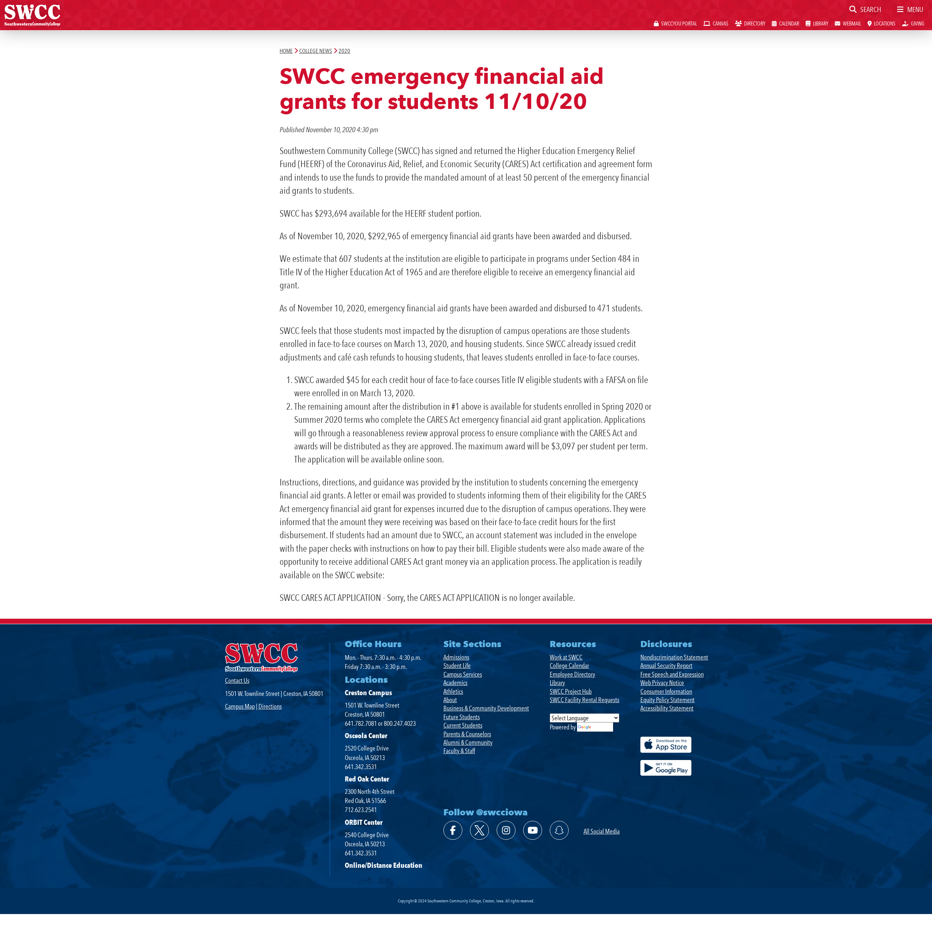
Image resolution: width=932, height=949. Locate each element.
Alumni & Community (468, 742)
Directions (270, 706)
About (450, 700)
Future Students (461, 717)
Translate (602, 727)
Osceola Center (366, 735)
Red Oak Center (367, 779)
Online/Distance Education (383, 865)
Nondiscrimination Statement (674, 657)
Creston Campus (368, 692)
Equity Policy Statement (667, 700)
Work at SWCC (566, 657)
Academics (455, 682)
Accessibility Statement (667, 708)
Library (557, 682)
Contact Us (237, 680)
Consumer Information (666, 691)
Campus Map (240, 706)
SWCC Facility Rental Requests (584, 700)
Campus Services (462, 674)
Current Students (462, 725)
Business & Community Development (486, 708)
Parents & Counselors (467, 734)
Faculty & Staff (459, 751)
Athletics (453, 691)
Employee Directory (572, 674)
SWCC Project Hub (571, 691)
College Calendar (569, 665)
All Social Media (602, 831)
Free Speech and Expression (672, 674)
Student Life (457, 665)
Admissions (456, 657)
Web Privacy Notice (662, 682)
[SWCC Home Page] (32, 14)
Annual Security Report (666, 665)
